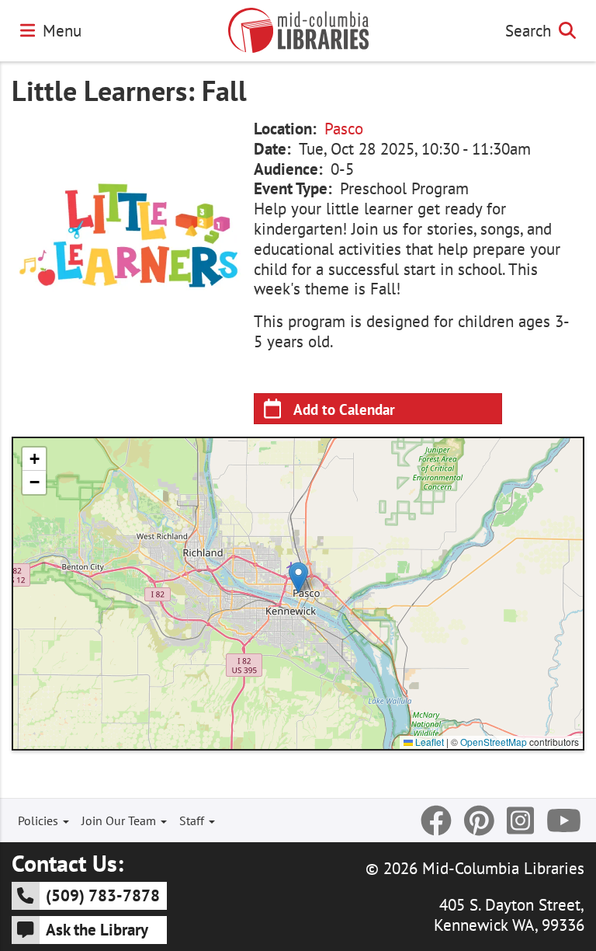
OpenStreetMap (493, 741)
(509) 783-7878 (103, 895)
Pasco (343, 128)
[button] (298, 578)
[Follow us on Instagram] (520, 820)
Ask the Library (97, 929)
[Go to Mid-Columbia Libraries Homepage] (298, 30)
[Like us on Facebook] (436, 820)
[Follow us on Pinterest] (479, 820)
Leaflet (428, 741)
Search (528, 30)
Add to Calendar (344, 409)
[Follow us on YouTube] (563, 820)
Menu (62, 30)
